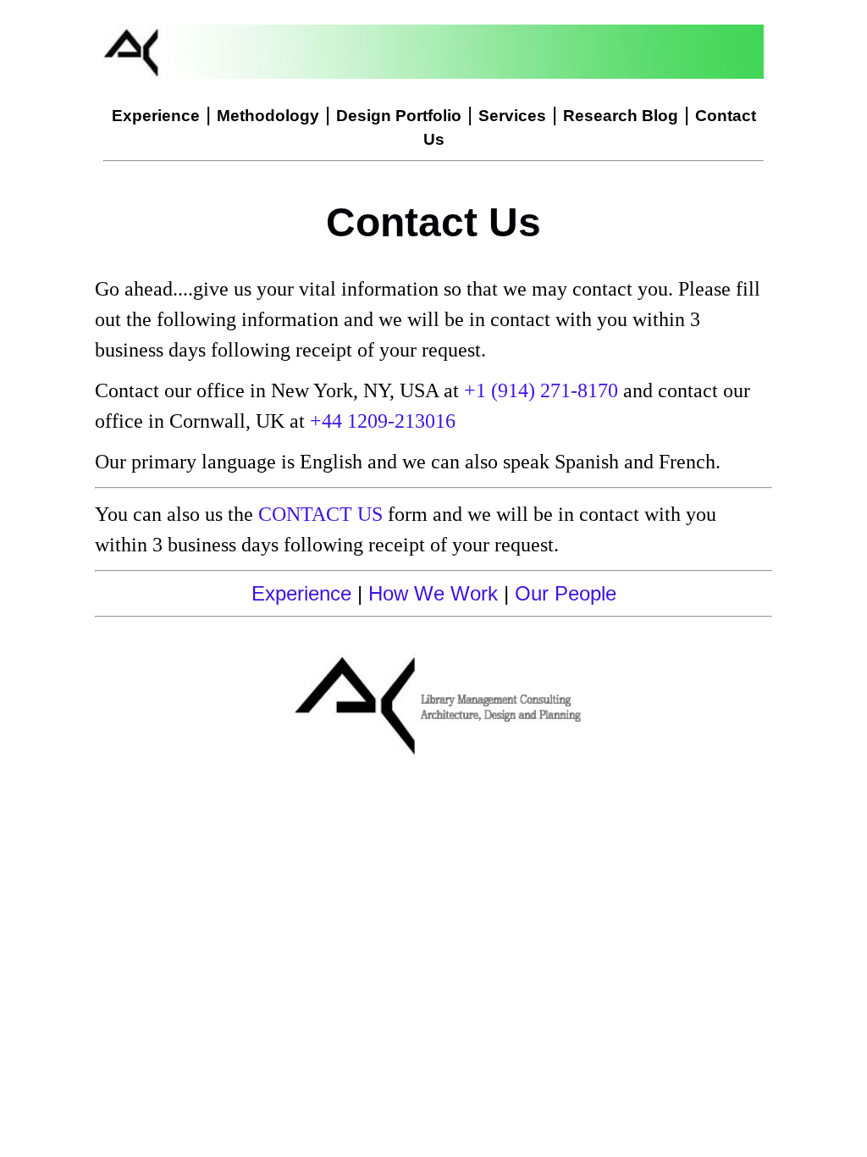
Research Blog (620, 116)
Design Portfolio (398, 116)
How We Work (433, 593)
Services (512, 116)
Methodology (268, 116)
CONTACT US (320, 514)
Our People (565, 593)
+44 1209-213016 (383, 421)
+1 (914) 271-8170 (541, 390)
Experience (156, 116)
